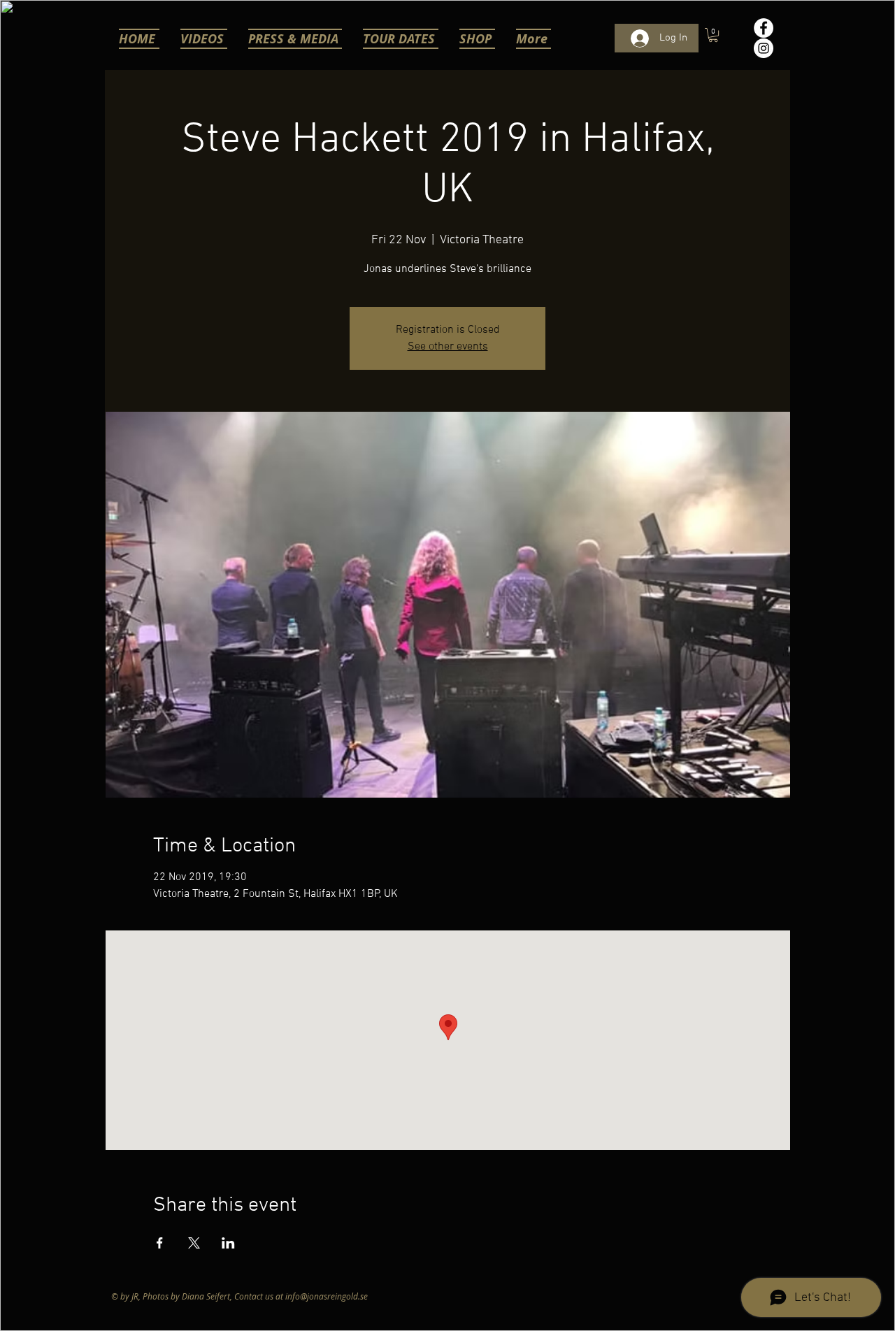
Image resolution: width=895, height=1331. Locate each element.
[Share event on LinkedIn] (228, 1243)
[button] (713, 35)
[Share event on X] (194, 1243)
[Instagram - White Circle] (763, 48)
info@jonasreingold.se (326, 1296)
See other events (448, 347)
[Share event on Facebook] (159, 1243)
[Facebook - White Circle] (763, 28)
